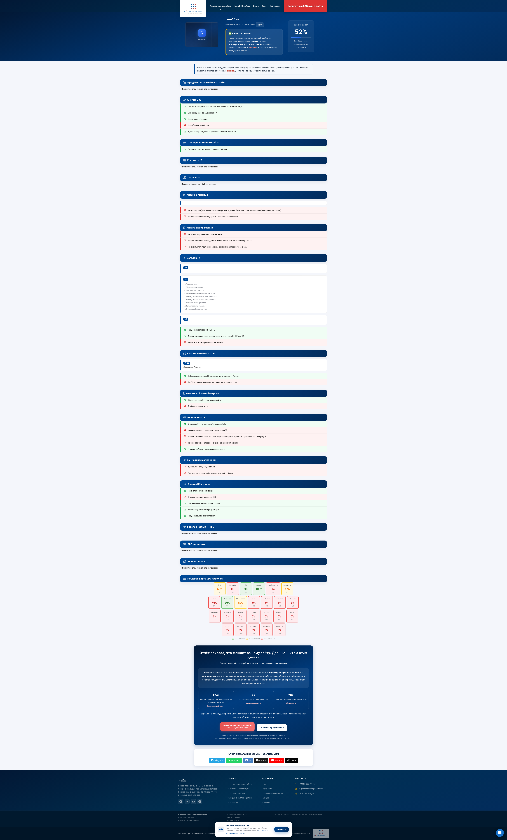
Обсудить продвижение (272, 727)
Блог (264, 6)
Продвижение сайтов (220, 6)
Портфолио (267, 788)
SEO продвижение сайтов (240, 784)
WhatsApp (235, 760)
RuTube (262, 760)
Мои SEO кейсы (242, 6)
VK (250, 760)
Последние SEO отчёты (272, 793)
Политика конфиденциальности (296, 833)
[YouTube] (193, 801)
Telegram (218, 760)
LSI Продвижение (191, 833)
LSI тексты (233, 802)
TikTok (293, 760)
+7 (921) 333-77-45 (307, 784)
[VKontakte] (187, 801)
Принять (281, 829)
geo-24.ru (232, 19)
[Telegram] (180, 801)
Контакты (275, 6)
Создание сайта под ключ (240, 798)
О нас (256, 6)
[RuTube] (199, 801)
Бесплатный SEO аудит (238, 788)
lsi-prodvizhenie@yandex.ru (311, 788)
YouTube (278, 760)
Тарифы (265, 798)
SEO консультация (236, 793)
